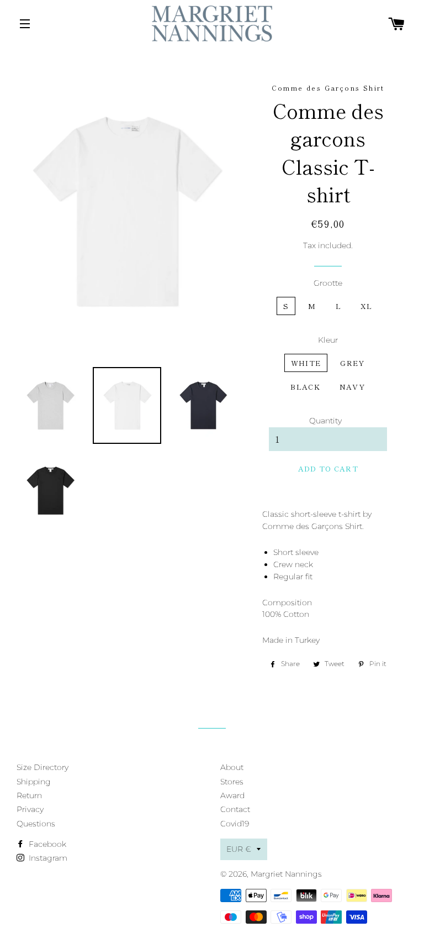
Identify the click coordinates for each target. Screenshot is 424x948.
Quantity (325, 421)
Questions (36, 824)
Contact (235, 809)
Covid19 (234, 824)
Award (232, 795)
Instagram (46, 858)
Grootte (328, 283)
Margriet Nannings (286, 874)
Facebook (46, 844)
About (231, 767)
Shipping (34, 782)
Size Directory (42, 767)
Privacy (30, 809)
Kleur (328, 340)
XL (367, 306)
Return (29, 795)
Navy (352, 386)
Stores (231, 782)
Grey (352, 363)
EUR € (238, 849)
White (306, 363)
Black (305, 386)
